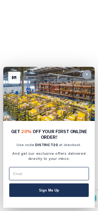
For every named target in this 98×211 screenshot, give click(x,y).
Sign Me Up (49, 190)
